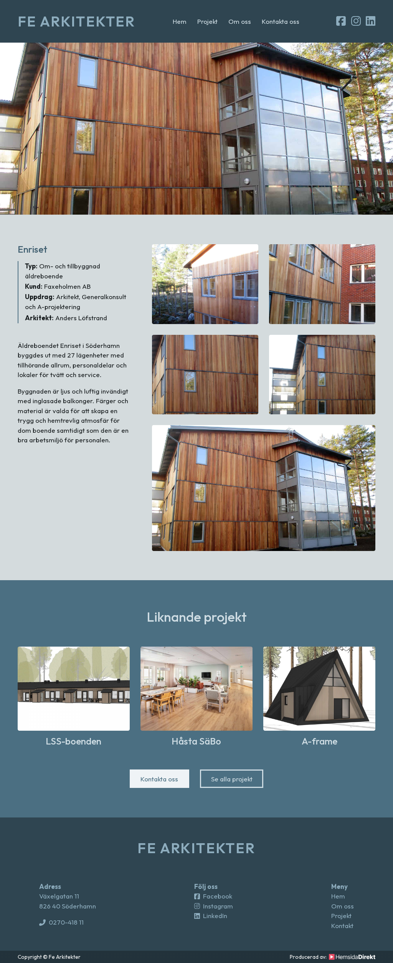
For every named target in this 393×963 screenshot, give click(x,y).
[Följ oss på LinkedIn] (370, 21)
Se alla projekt (232, 779)
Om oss (239, 21)
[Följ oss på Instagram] (356, 21)
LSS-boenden (73, 741)
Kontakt (342, 926)
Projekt (207, 21)
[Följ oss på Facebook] (341, 21)
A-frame (319, 741)
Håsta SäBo (196, 741)
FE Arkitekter (76, 21)
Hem (180, 21)
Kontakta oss (280, 21)
